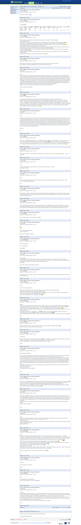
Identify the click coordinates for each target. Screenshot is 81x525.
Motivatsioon (13, 11)
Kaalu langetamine (15, 9)
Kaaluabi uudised (14, 6)
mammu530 (25, 332)
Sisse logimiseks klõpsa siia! (26, 516)
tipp (24, 70)
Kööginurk (13, 8)
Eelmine (64, 6)
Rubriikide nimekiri (26, 6)
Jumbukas (25, 20)
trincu (24, 149)
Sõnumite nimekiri (34, 6)
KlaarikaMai (25, 239)
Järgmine (68, 6)
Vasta (24, 17)
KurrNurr (25, 10)
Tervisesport (13, 10)
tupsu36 (25, 59)
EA (23, 111)
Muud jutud (13, 13)
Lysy (24, 223)
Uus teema (40, 6)
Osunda (27, 17)
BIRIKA (24, 95)
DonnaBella (25, 300)
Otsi (43, 6)
